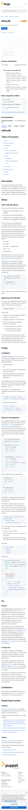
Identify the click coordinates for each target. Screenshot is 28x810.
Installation (9, 158)
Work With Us (21, 779)
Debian (8, 90)
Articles (6, 172)
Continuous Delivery (5, 774)
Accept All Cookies (14, 807)
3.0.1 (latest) (5, 65)
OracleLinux (18, 87)
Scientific (24, 87)
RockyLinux (23, 89)
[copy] (24, 108)
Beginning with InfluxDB (12, 153)
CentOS (12, 87)
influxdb (5, 140)
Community (20, 775)
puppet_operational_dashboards (14, 641)
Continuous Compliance (6, 775)
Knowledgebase (4, 783)
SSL (7, 163)
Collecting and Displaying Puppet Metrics (13, 752)
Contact (20, 782)
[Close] (26, 793)
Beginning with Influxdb (7, 258)
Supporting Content (8, 169)
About (19, 774)
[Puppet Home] (10, 769)
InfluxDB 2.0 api (7, 424)
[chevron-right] (25, 126)
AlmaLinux (16, 89)
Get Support (3, 781)
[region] (14, 800)
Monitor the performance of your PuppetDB (14, 728)
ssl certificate (17, 630)
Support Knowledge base (10, 709)
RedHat (8, 87)
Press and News (21, 780)
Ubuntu (8, 89)
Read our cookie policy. (10, 801)
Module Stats (5, 49)
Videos (6, 174)
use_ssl (21, 610)
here (21, 695)
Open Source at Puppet (6, 786)
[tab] (4, 126)
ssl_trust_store (10, 664)
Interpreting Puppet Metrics (10, 754)
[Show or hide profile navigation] (23, 3)
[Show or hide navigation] (26, 4)
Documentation (4, 785)
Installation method (6, 99)
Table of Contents (8, 143)
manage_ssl (15, 652)
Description (7, 145)
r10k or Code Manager (8, 101)
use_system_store (16, 666)
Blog (19, 777)
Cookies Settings (14, 804)
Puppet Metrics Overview (9, 750)
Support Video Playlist (9, 740)
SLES (12, 89)
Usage (6, 156)
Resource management (12, 161)
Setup (5, 148)
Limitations (7, 166)
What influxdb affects (11, 150)
